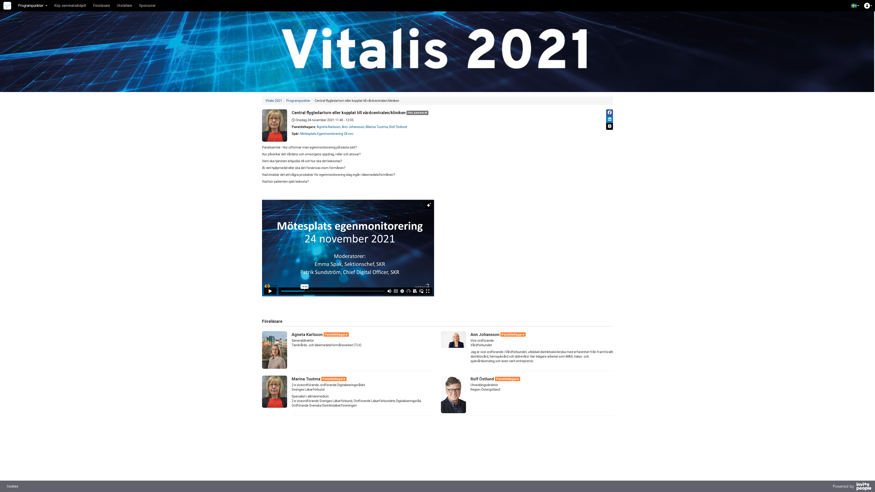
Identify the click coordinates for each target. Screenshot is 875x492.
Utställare (124, 5)
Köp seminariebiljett (70, 5)
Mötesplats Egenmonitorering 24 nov (326, 134)
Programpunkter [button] (31, 5)
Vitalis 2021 (273, 100)
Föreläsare (101, 5)
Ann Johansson (353, 127)
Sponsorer (147, 5)
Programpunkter (298, 100)
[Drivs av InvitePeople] (852, 487)
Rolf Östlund (398, 127)
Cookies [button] (12, 486)
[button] (855, 5)
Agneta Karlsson (328, 127)
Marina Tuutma (377, 127)
